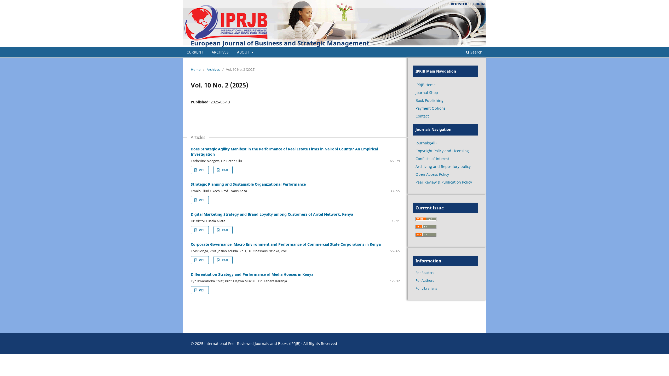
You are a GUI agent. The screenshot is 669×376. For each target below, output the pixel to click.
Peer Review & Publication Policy (444, 182)
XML (225, 170)
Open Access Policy (432, 174)
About (243, 52)
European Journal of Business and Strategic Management (280, 43)
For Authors (425, 280)
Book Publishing (429, 100)
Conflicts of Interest (432, 158)
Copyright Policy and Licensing (442, 150)
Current (195, 52)
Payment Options (431, 108)
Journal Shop (427, 92)
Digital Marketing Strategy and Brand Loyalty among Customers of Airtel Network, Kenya (272, 214)
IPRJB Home (426, 84)
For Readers (425, 272)
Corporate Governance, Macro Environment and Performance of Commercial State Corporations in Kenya (286, 244)
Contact (422, 116)
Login (479, 4)
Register (459, 4)
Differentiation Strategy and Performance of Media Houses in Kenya (252, 274)
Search (475, 52)
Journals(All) (426, 142)
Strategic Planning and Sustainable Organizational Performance (248, 184)
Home (195, 69)
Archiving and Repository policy (443, 166)
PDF (201, 170)
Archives (220, 52)
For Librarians (426, 288)
